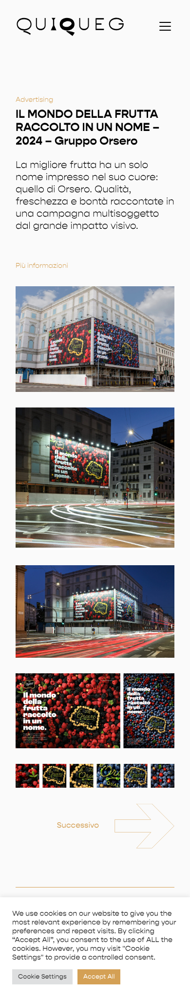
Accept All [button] (99, 976)
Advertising (34, 100)
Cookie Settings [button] (42, 976)
